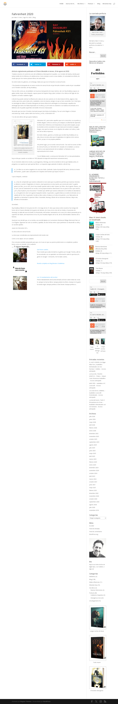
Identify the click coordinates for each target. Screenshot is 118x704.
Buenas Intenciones (96, 590)
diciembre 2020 (93, 493)
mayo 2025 (92, 453)
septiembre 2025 (94, 442)
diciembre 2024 (93, 467)
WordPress (46, 701)
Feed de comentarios (95, 531)
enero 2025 (92, 465)
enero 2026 (92, 431)
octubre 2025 (93, 439)
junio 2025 (92, 450)
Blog (98, 4)
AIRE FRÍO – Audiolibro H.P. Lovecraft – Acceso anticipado (97, 385)
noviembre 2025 (94, 436)
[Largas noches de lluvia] (92, 237)
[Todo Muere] (92, 271)
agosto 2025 (93, 445)
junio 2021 (92, 485)
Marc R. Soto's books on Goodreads (97, 218)
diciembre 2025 (93, 433)
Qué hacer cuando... (43, 249)
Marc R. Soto (18, 17)
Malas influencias (101, 222)
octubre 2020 (93, 499)
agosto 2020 (93, 505)
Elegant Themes (25, 701)
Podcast (90, 4)
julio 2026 (92, 416)
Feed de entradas (94, 529)
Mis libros (81, 4)
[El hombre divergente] (92, 261)
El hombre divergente (102, 258)
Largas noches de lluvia (103, 234)
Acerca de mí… (70, 4)
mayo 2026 (92, 422)
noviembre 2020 (94, 496)
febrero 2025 (93, 462)
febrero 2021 (93, 490)
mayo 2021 (92, 487)
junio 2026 (92, 419)
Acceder (91, 526)
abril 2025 (92, 456)
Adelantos (92, 576)
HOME (61, 4)
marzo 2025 (92, 459)
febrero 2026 (93, 428)
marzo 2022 (92, 479)
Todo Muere (99, 268)
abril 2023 (92, 476)
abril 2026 (92, 425)
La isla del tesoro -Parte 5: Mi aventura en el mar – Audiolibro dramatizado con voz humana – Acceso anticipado (97, 404)
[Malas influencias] (92, 225)
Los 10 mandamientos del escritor (47, 277)
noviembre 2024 (94, 470)
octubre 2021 (93, 482)
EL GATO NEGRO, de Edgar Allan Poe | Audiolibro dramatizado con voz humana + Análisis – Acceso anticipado (97, 366)
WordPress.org (93, 534)
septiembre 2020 (94, 502)
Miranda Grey (107, 4)
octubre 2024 (93, 473)
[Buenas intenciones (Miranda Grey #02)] (92, 249)
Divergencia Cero (96, 598)
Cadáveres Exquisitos (97, 595)
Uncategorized (93, 601)
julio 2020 (92, 507)
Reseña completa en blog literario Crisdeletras (50, 263)
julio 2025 (92, 448)
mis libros (92, 588)
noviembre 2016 (94, 510)
